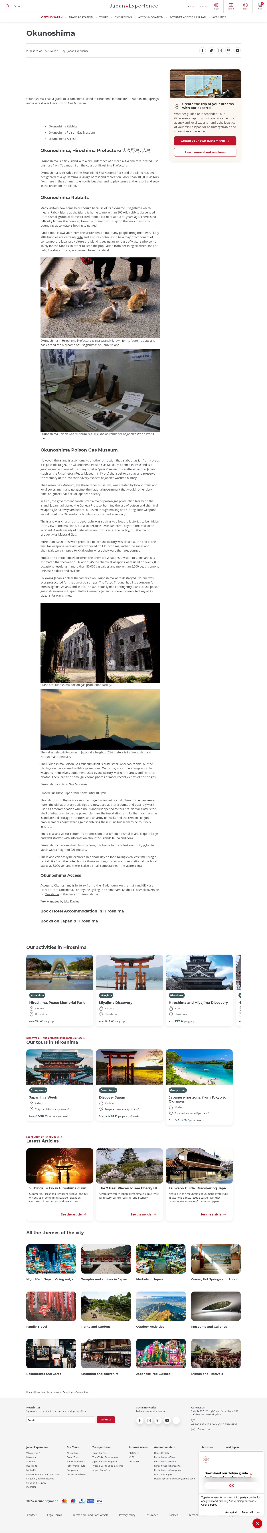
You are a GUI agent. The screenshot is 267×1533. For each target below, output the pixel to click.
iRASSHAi (31, 1487)
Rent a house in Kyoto (165, 1461)
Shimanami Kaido (118, 890)
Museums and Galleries (209, 1326)
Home (29, 1392)
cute (80, 237)
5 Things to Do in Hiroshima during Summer (59, 1188)
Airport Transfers (101, 1470)
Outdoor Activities (150, 1326)
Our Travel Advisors (77, 1474)
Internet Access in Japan (187, 17)
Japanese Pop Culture (153, 1374)
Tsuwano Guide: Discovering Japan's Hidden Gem (199, 1188)
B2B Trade (31, 1465)
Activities (219, 17)
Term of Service (198, 1515)
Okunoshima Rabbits (63, 126)
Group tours (38, 1090)
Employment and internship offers (43, 1474)
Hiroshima (105, 165)
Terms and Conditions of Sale (90, 1515)
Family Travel (36, 1326)
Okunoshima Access (62, 139)
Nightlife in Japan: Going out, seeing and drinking (51, 1279)
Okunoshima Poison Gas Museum (72, 133)
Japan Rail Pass (100, 1453)
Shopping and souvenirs (99, 1374)
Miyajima (106, 995)
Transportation (81, 17)
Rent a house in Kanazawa (167, 1465)
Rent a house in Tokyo (165, 1457)
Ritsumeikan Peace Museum (77, 473)
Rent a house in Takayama (167, 1470)
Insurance (152, 1515)
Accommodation (150, 17)
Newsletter (31, 1457)
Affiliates (30, 1461)
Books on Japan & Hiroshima (69, 921)
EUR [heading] (201, 6)
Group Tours (73, 1457)
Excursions (123, 17)
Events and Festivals (207, 1374)
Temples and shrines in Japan (104, 1279)
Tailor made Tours (76, 1465)
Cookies (173, 1515)
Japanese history (89, 494)
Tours (103, 17)
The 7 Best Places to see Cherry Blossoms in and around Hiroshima (129, 1188)
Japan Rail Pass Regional (104, 1461)
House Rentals (161, 1453)
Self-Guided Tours (76, 1461)
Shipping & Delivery (36, 1483)
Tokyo (126, 526)
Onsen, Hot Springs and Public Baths (216, 1279)
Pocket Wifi (134, 1461)
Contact (32, 1515)
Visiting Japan (51, 17)
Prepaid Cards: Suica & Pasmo (107, 1465)
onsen (53, 186)
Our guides (72, 1470)
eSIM (131, 1457)
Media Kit (31, 1470)
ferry (82, 885)
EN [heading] (189, 6)
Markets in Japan (149, 1279)
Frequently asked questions (40, 1478)
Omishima (52, 894)
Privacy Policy (127, 1515)
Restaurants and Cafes (43, 1374)
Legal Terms (54, 1515)
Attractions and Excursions (60, 1392)
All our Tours (73, 1453)
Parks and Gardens (96, 1326)
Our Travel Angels (163, 1474)
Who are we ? (33, 1453)
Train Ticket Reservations (105, 1457)
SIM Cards (134, 1453)
